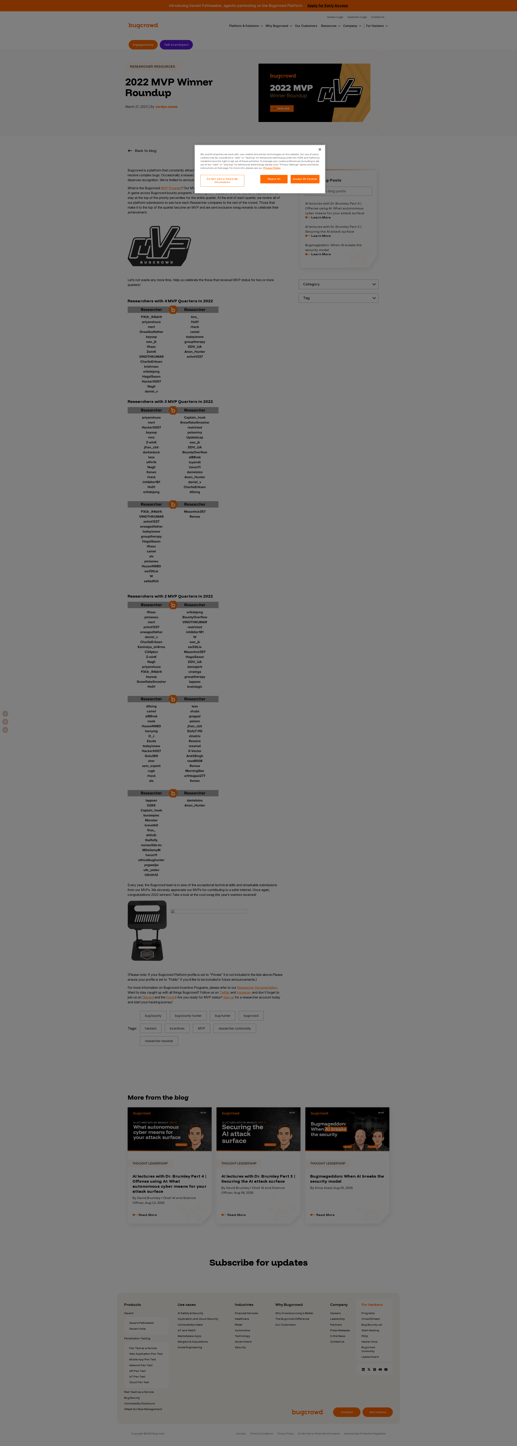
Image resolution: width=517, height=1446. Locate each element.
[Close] (319, 149)
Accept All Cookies (305, 179)
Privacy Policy (272, 168)
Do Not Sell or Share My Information (222, 181)
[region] (260, 169)
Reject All (274, 179)
